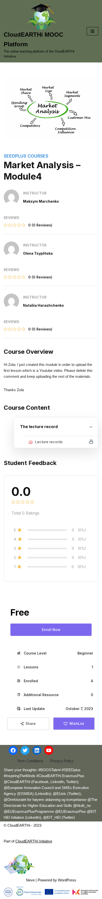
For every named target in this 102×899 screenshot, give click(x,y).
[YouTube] (48, 750)
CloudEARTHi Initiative (33, 841)
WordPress (67, 880)
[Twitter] (25, 750)
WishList (76, 723)
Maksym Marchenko (41, 201)
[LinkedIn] (36, 750)
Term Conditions (30, 761)
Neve (30, 880)
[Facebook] (13, 750)
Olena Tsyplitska (38, 253)
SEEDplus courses (26, 156)
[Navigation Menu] (92, 31)
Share (31, 723)
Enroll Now (51, 629)
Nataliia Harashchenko (43, 305)
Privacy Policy (62, 761)
